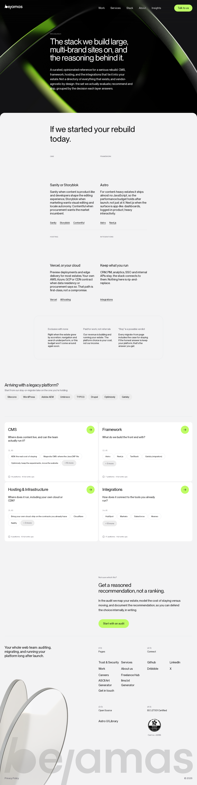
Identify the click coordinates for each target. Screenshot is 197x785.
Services (115, 8)
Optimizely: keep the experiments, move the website (34, 463)
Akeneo (154, 516)
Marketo (124, 516)
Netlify (14, 523)
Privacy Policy (12, 778)
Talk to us (183, 8)
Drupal (94, 397)
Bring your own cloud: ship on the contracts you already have (39, 516)
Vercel (53, 299)
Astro (103, 222)
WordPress (29, 397)
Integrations (106, 299)
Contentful (78, 222)
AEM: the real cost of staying (24, 456)
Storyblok (65, 222)
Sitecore (12, 397)
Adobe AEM (48, 397)
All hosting (65, 299)
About (142, 8)
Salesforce (139, 516)
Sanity (53, 222)
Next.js (112, 222)
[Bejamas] (13, 7)
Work (101, 8)
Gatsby (125, 397)
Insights (156, 8)
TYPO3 (80, 397)
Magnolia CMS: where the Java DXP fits (61, 456)
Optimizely (109, 397)
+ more (69, 463)
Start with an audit (113, 623)
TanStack (134, 456)
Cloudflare (78, 516)
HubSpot (109, 516)
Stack (129, 8)
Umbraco (65, 397)
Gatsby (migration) (153, 456)
